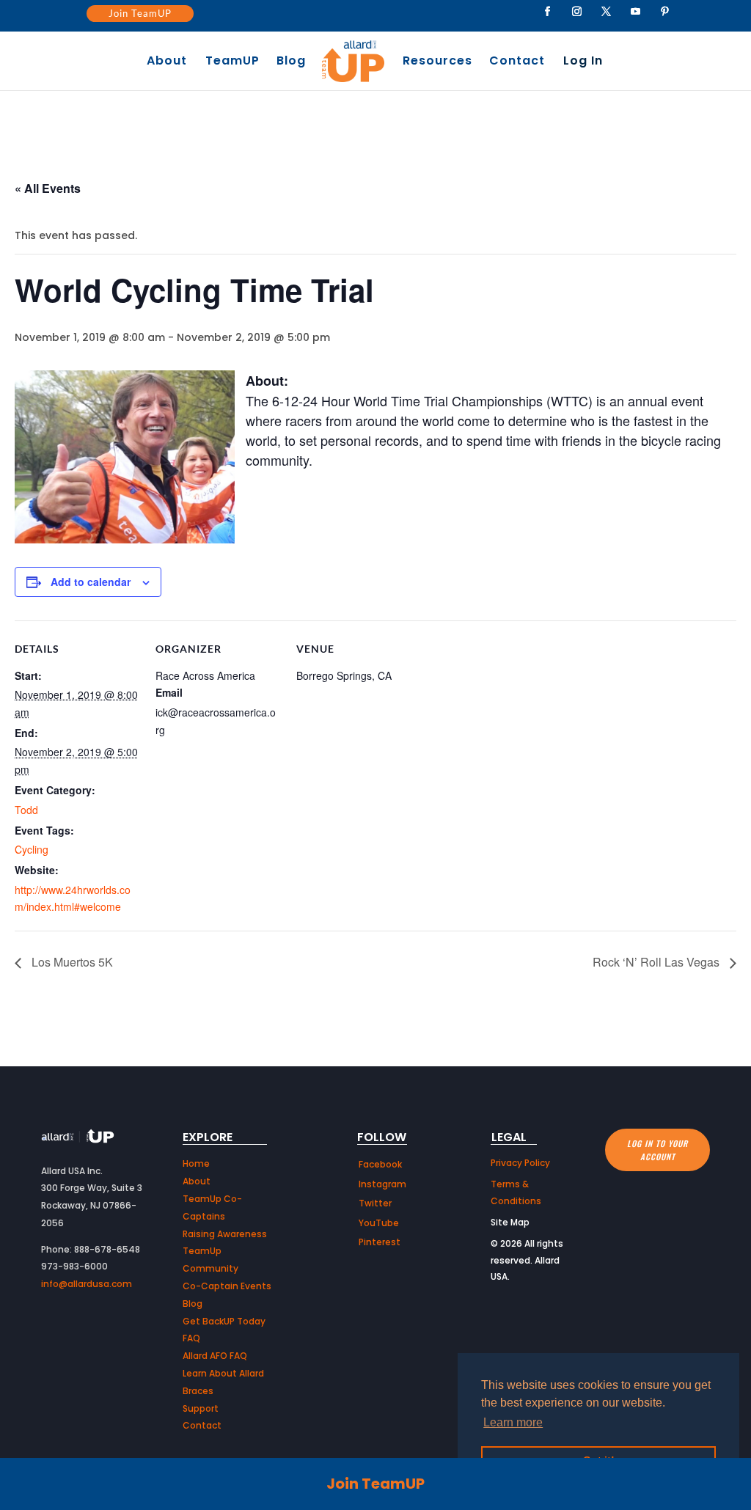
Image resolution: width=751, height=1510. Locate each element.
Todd (26, 809)
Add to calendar (91, 581)
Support (201, 1408)
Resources (437, 62)
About (167, 62)
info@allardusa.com (86, 1284)
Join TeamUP (140, 13)
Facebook (380, 1164)
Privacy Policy (520, 1163)
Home (196, 1163)
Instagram (382, 1184)
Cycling (31, 849)
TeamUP (232, 62)
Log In (583, 62)
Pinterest (379, 1242)
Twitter (375, 1203)
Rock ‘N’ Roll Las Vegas (657, 961)
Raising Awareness (225, 1234)
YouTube (379, 1223)
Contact (517, 62)
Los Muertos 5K (71, 961)
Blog (291, 62)
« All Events (48, 188)
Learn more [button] (513, 1422)
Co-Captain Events (227, 1286)
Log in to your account (657, 1150)
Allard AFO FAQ (215, 1355)
